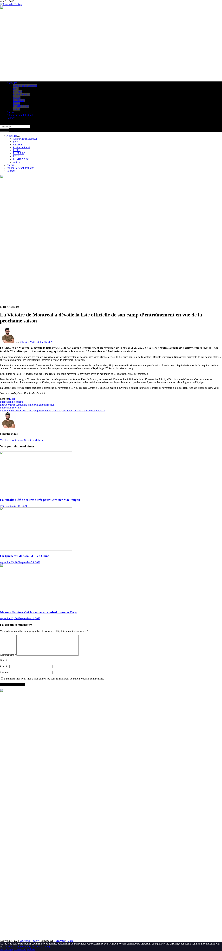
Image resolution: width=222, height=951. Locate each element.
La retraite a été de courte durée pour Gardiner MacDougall (40, 499)
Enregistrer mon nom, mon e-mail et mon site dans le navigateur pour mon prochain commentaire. (54, 678)
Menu (5, 130)
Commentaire (8, 654)
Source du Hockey (29, 940)
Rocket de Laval (21, 94)
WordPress (59, 940)
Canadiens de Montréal (25, 85)
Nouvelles (12, 82)
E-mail (4, 666)
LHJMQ (17, 91)
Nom (3, 660)
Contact (10, 118)
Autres (16, 109)
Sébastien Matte (28, 342)
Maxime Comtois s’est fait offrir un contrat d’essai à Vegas (38, 612)
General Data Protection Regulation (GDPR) (27, 946)
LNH (16, 88)
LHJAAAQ (19, 100)
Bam (70, 940)
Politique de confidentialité (20, 115)
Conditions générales (24, 949)
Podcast (10, 112)
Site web (4, 672)
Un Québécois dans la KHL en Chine (24, 556)
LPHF (3, 306)
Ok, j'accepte (6, 949)
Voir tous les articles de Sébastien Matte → (22, 440)
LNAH (16, 97)
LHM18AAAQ (21, 106)
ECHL (16, 103)
